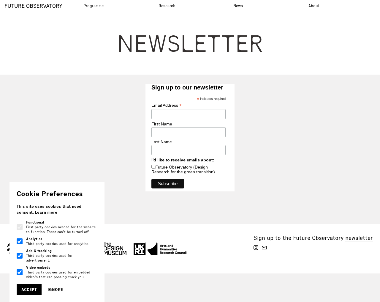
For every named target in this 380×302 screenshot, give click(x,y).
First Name (161, 124)
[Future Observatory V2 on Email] (264, 247)
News (238, 5)
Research (167, 5)
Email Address (166, 105)
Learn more (46, 212)
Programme (93, 5)
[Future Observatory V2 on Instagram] (255, 247)
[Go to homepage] (42, 6)
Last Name (161, 141)
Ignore (55, 289)
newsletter (359, 237)
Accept (29, 289)
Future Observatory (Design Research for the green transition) (183, 169)
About (313, 5)
